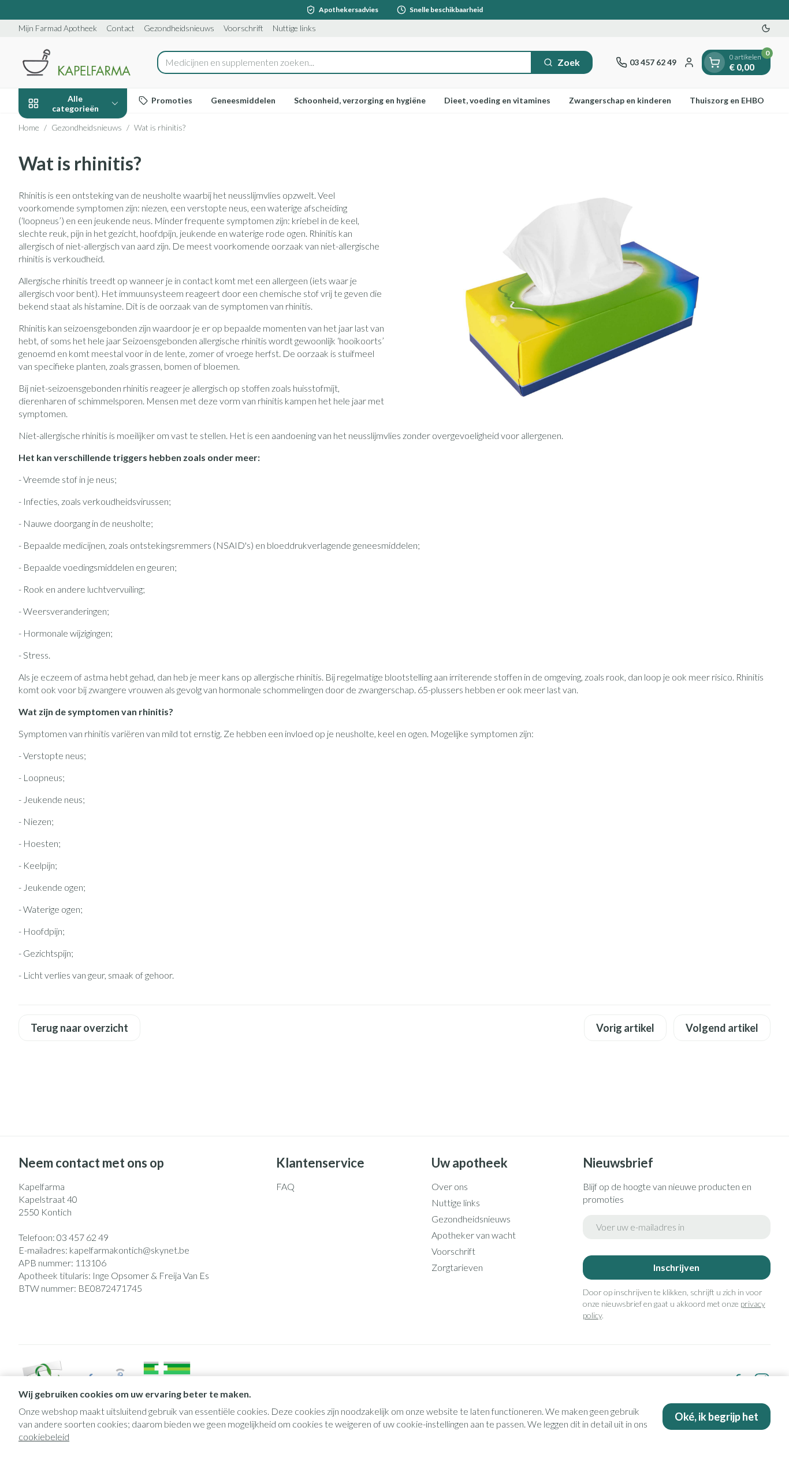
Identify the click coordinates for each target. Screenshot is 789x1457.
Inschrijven (676, 1267)
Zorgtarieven (457, 1267)
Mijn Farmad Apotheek (57, 28)
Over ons (449, 1186)
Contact (120, 28)
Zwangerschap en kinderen (620, 100)
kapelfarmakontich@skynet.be (129, 1249)
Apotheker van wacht (473, 1234)
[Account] (689, 62)
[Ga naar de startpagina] (76, 62)
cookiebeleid (43, 1436)
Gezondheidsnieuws (179, 28)
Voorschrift (243, 28)
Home (28, 127)
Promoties (171, 100)
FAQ (285, 1186)
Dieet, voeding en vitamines (497, 100)
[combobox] (344, 62)
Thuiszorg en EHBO (727, 100)
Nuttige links (294, 28)
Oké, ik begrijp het (716, 1416)
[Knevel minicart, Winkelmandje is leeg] (714, 62)
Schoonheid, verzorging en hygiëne (360, 100)
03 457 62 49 (83, 1237)
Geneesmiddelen (243, 100)
